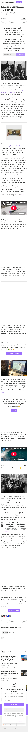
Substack (6, 728)
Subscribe (19, 2)
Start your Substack (10, 725)
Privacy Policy (19, 716)
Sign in (24, 2)
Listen (24, 18)
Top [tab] (3, 652)
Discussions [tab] (13, 652)
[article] (14, 661)
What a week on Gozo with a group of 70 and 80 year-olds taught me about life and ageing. (10, 662)
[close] (23, 683)
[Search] (25, 651)
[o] (14, 132)
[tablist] (8, 632)
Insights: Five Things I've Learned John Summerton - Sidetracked (10, 673)
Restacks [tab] (11, 632)
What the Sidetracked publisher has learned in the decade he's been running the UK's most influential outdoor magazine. (9, 677)
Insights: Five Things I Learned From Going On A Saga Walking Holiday (9, 658)
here (22, 195)
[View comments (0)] (8, 22)
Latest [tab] (7, 652)
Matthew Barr (8, 528)
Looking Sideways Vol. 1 (12, 146)
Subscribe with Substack (15, 710)
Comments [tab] (5, 632)
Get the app (22, 725)
